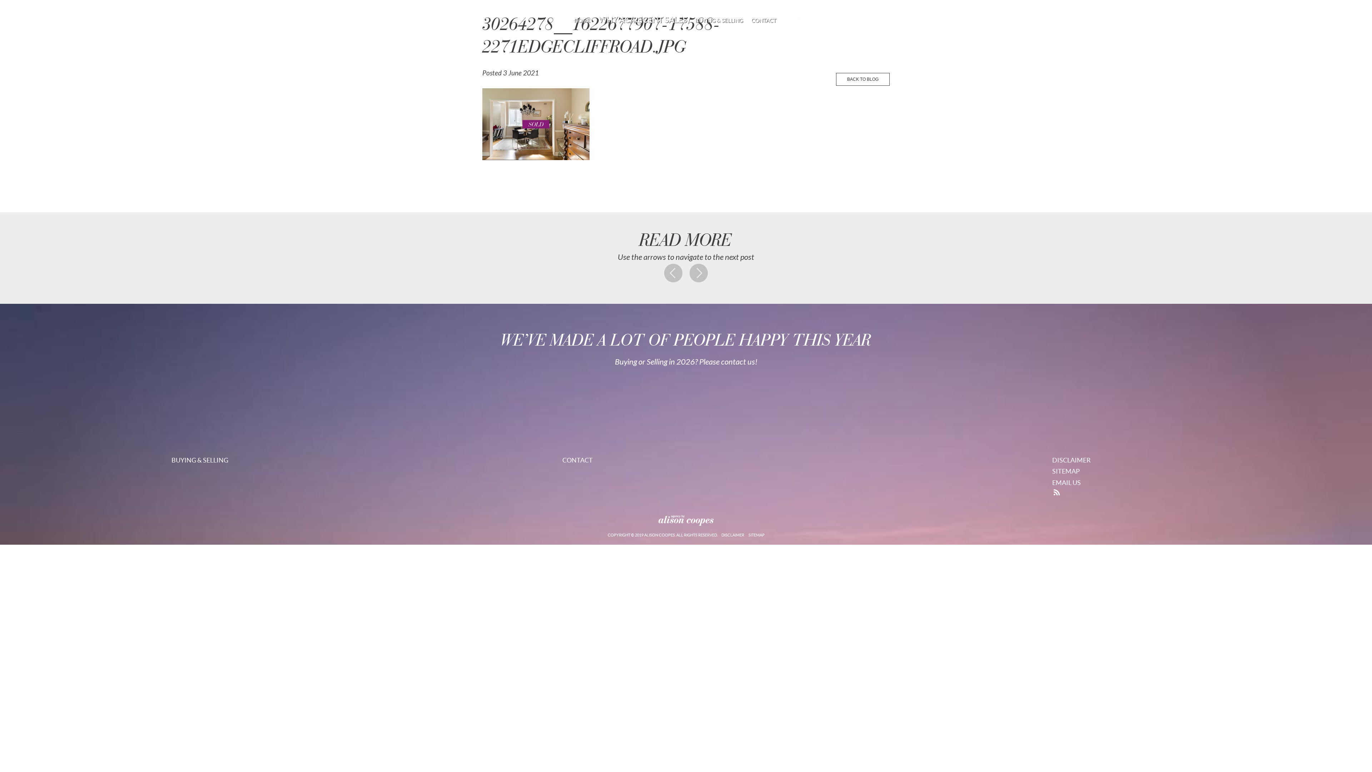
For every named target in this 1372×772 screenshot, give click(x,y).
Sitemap (1066, 471)
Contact (763, 21)
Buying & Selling (719, 21)
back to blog (863, 79)
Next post (699, 273)
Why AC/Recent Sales (643, 19)
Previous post (673, 273)
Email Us (1066, 482)
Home (582, 21)
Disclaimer (1071, 460)
